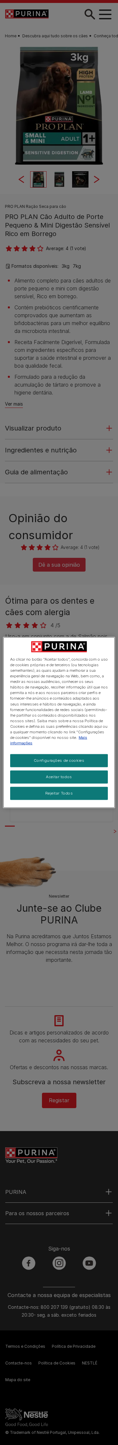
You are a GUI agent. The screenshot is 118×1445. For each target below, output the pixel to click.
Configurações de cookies (59, 760)
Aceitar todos (59, 777)
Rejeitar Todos (59, 793)
